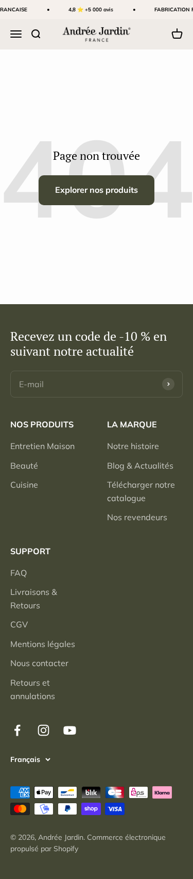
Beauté (24, 465)
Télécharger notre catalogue (141, 491)
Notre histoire (133, 446)
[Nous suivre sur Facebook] (17, 730)
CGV (19, 624)
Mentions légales (42, 644)
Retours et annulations (32, 689)
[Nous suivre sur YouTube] (70, 730)
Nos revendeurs (137, 517)
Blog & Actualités (140, 465)
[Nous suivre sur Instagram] (43, 730)
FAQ (18, 573)
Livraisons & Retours (33, 598)
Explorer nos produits (96, 190)
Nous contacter (39, 663)
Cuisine (24, 484)
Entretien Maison (42, 446)
